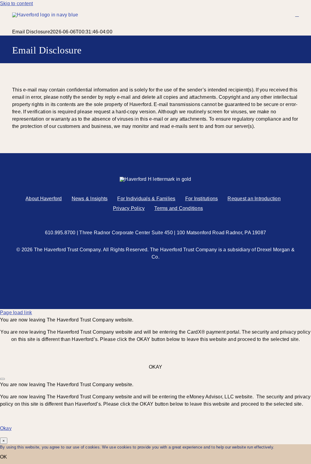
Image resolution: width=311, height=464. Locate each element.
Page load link (16, 312)
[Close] (2, 379)
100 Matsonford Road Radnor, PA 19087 (221, 232)
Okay (6, 428)
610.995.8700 (60, 232)
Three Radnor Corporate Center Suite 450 (126, 232)
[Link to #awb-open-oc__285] (297, 14)
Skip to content (16, 3)
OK (3, 456)
